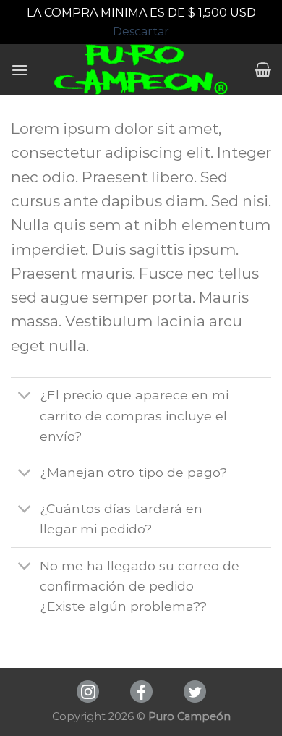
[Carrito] (263, 69)
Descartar (141, 31)
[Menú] (19, 70)
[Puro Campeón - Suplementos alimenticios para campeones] (141, 69)
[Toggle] (25, 397)
